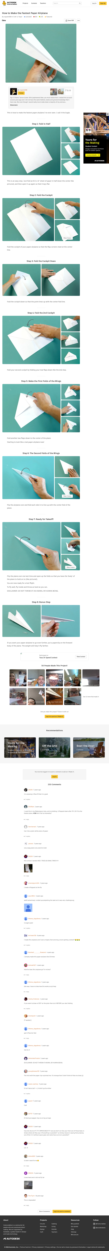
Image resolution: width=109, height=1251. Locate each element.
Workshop (43, 1226)
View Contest (81, 657)
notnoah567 (32, 965)
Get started (74, 1226)
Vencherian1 (32, 827)
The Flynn (31, 1196)
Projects (25, 3)
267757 (30, 1114)
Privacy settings (50, 1247)
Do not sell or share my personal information (71, 1247)
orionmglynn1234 (33, 883)
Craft (14, 17)
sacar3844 (31, 896)
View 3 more (67, 496)
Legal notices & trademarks (96, 1247)
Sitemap (73, 1232)
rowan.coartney (33, 1084)
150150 (30, 856)
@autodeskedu (101, 1228)
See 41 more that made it (91, 697)
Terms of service (25, 1247)
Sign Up (102, 3)
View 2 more (67, 238)
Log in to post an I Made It (54, 716)
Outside (54, 1229)
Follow (21, 93)
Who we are (74, 1235)
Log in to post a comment (62, 1211)
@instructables (101, 1224)
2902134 (30, 1173)
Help (72, 1229)
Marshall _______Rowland (37, 952)
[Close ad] (107, 114)
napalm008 (7, 17)
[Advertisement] (96, 138)
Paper (20, 17)
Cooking (54, 1224)
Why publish (75, 1224)
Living (54, 1226)
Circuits (42, 1224)
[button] (78, 20)
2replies (27, 1008)
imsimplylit (32, 1016)
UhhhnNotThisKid (34, 1058)
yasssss (30, 843)
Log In (94, 3)
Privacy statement (38, 1247)
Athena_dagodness (34, 919)
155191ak (31, 807)
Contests (34, 3)
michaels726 (32, 935)
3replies (27, 799)
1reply (27, 819)
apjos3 (30, 1101)
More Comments (44, 1211)
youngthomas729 (33, 1071)
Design (42, 1229)
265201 (30, 790)
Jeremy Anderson (33, 999)
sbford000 (31, 1156)
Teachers (43, 3)
